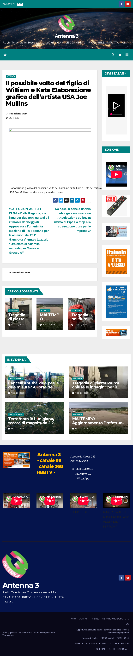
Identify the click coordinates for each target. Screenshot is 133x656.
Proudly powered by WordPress (17, 632)
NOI (127, 624)
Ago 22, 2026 (81, 429)
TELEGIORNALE (121, 649)
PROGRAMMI (107, 638)
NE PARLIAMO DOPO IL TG (115, 619)
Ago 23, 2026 (17, 393)
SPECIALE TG (103, 649)
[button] (113, 54)
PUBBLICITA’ (123, 638)
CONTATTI (84, 619)
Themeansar (8, 635)
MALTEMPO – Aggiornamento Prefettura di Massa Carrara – (98, 422)
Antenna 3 (66, 36)
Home (73, 619)
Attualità (11, 76)
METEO (95, 619)
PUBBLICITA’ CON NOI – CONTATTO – (93, 643)
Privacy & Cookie (90, 638)
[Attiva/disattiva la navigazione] (127, 55)
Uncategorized (16, 379)
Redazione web (18, 113)
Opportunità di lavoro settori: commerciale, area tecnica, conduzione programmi (103, 631)
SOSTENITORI (122, 643)
